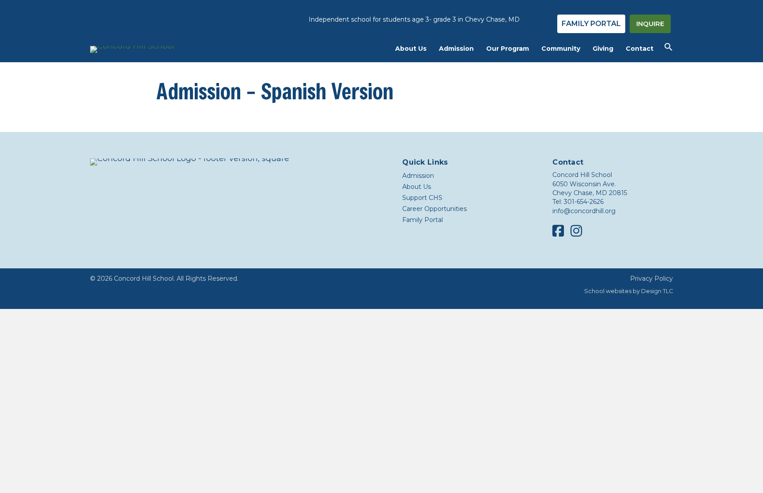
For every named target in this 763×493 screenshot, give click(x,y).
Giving (603, 49)
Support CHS (422, 198)
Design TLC (657, 291)
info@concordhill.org (584, 211)
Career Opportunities (434, 209)
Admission (456, 49)
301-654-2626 (584, 202)
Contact (639, 49)
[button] (668, 49)
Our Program (507, 49)
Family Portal (422, 220)
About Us (411, 49)
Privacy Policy (651, 278)
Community (560, 49)
